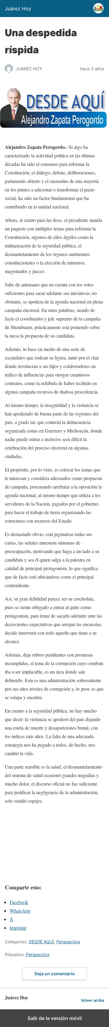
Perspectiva (68, 941)
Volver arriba (92, 1000)
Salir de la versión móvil (55, 1018)
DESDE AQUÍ (41, 941)
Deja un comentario (55, 973)
